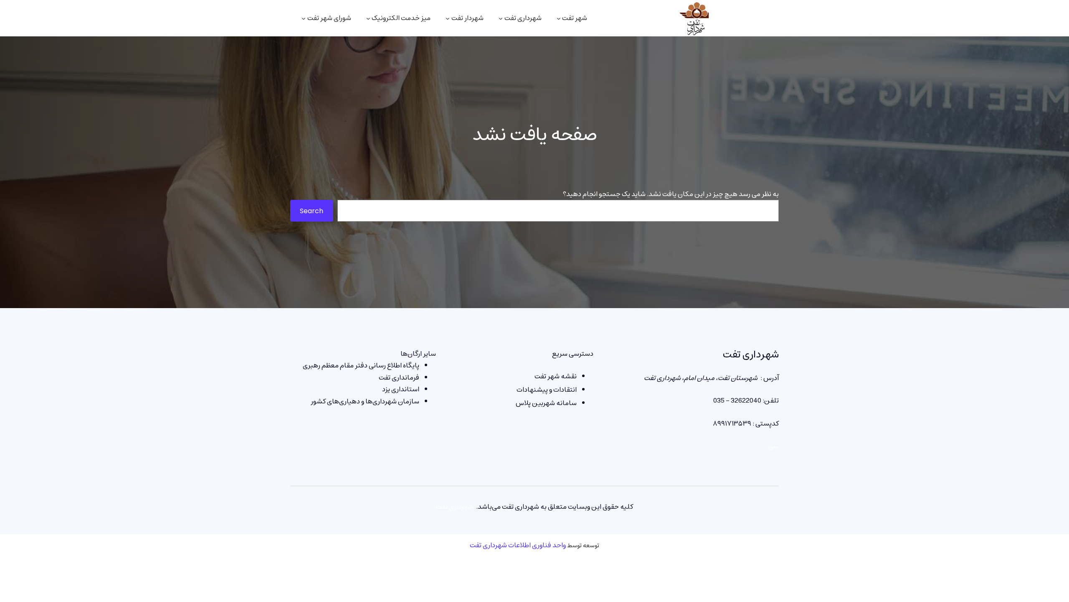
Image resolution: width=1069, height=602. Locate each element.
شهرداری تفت (751, 354)
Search (311, 211)
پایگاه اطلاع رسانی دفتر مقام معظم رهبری (361, 365)
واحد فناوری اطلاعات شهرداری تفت (518, 545)
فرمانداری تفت (399, 377)
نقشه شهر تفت (555, 376)
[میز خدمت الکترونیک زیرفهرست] (368, 18)
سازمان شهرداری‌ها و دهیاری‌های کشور (365, 401)
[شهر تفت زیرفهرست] (559, 18)
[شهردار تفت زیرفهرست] (448, 18)
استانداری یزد (400, 389)
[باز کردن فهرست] (303, 18)
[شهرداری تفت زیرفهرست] (501, 18)
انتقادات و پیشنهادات (547, 389)
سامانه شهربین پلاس (546, 403)
